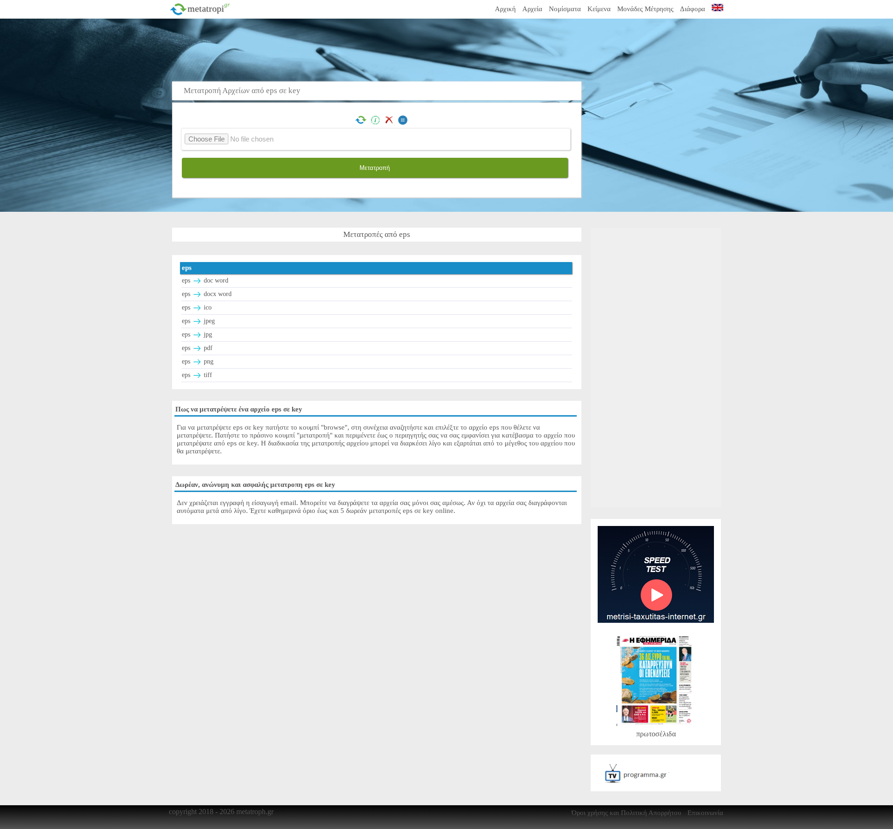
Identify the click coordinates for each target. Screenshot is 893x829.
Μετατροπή (375, 167)
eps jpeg (198, 320)
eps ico (197, 307)
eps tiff (197, 374)
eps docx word (207, 293)
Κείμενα (599, 9)
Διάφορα (692, 9)
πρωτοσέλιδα (656, 734)
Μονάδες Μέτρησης (645, 9)
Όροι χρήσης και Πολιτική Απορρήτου (626, 812)
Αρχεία (532, 9)
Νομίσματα (565, 9)
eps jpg (197, 334)
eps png (197, 361)
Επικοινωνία (705, 812)
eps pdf (197, 347)
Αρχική (505, 9)
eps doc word (205, 280)
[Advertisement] (379, 49)
